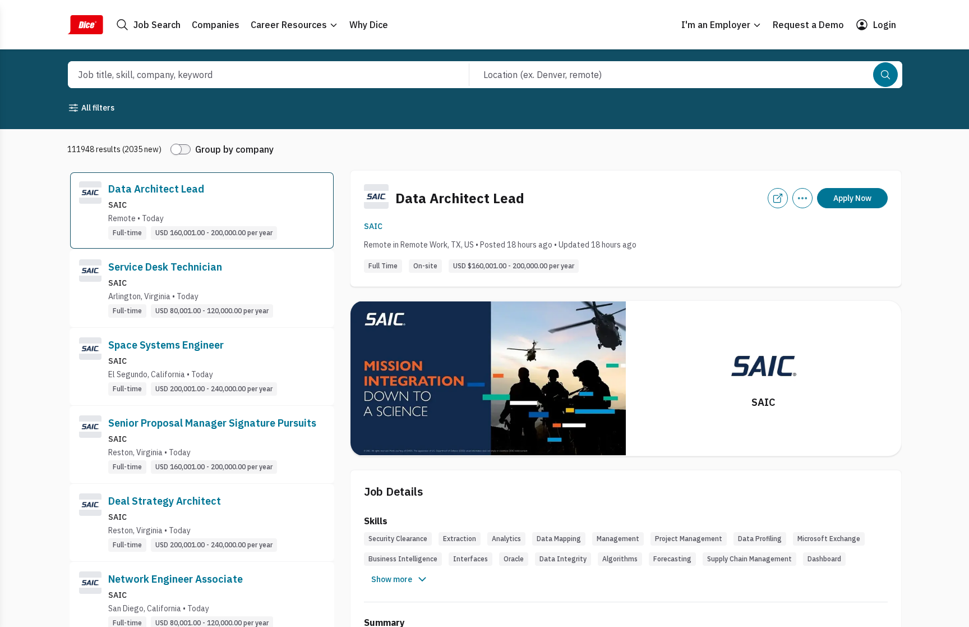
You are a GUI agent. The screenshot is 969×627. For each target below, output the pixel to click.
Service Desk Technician (165, 266)
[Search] (885, 74)
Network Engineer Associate (175, 579)
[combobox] (256, 74)
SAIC (373, 226)
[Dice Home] (85, 25)
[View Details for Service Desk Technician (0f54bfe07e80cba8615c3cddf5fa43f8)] (202, 288)
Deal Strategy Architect (164, 501)
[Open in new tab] (778, 198)
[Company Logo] (90, 210)
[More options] (802, 198)
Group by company (234, 149)
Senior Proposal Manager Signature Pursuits (212, 423)
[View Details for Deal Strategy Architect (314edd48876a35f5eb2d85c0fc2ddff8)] (202, 522)
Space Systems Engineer (166, 344)
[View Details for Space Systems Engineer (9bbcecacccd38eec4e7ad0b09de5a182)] (202, 366)
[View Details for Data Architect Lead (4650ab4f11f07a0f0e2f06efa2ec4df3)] (202, 210)
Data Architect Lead (156, 188)
